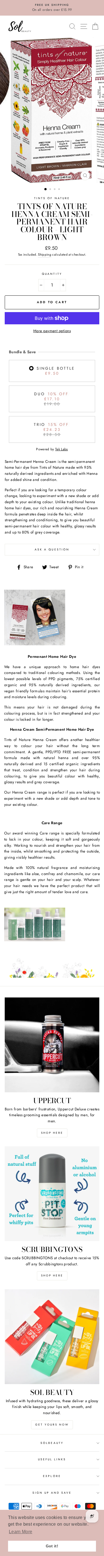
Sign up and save (52, 1493)
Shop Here (52, 1133)
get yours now (52, 1424)
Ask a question (52, 549)
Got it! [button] (52, 1546)
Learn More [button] (20, 1531)
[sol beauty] (52, 1336)
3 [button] (55, 189)
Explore (52, 1476)
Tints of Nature (52, 198)
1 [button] (45, 189)
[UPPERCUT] (52, 1044)
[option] (52, 8)
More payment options (52, 331)
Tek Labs (61, 449)
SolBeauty (52, 1443)
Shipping (44, 254)
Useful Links (52, 1459)
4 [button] (59, 189)
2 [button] (50, 189)
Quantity (52, 274)
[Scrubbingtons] (52, 1193)
